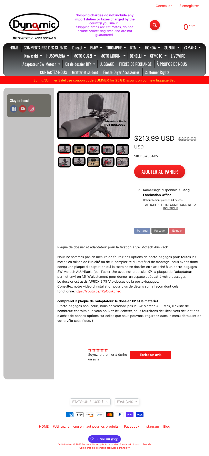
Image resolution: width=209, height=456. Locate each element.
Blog (166, 426)
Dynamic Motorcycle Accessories (100, 444)
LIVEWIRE (178, 56)
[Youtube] (22, 109)
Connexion (164, 5)
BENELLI (138, 56)
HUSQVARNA (58, 56)
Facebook (131, 426)
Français (125, 402)
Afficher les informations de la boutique (170, 206)
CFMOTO (159, 56)
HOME (14, 48)
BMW (96, 48)
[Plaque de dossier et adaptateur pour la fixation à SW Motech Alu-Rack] (64, 149)
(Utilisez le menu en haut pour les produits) (86, 426)
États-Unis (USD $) (88, 402)
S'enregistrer (189, 5)
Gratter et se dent (85, 72)
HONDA (153, 48)
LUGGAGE (107, 64)
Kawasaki (33, 56)
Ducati (79, 48)
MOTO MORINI (113, 56)
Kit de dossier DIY (80, 64)
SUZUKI (172, 48)
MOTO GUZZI (85, 56)
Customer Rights (157, 72)
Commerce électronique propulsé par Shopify (104, 447)
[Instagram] (31, 109)
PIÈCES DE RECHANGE (135, 64)
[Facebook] (13, 109)
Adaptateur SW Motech (41, 64)
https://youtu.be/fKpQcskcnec (98, 291)
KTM (136, 48)
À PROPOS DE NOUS (172, 64)
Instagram (151, 426)
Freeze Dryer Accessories (121, 72)
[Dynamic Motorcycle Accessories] (33, 25)
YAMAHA (193, 48)
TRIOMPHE (116, 48)
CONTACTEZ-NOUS (53, 72)
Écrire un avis (150, 355)
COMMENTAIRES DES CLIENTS (45, 48)
